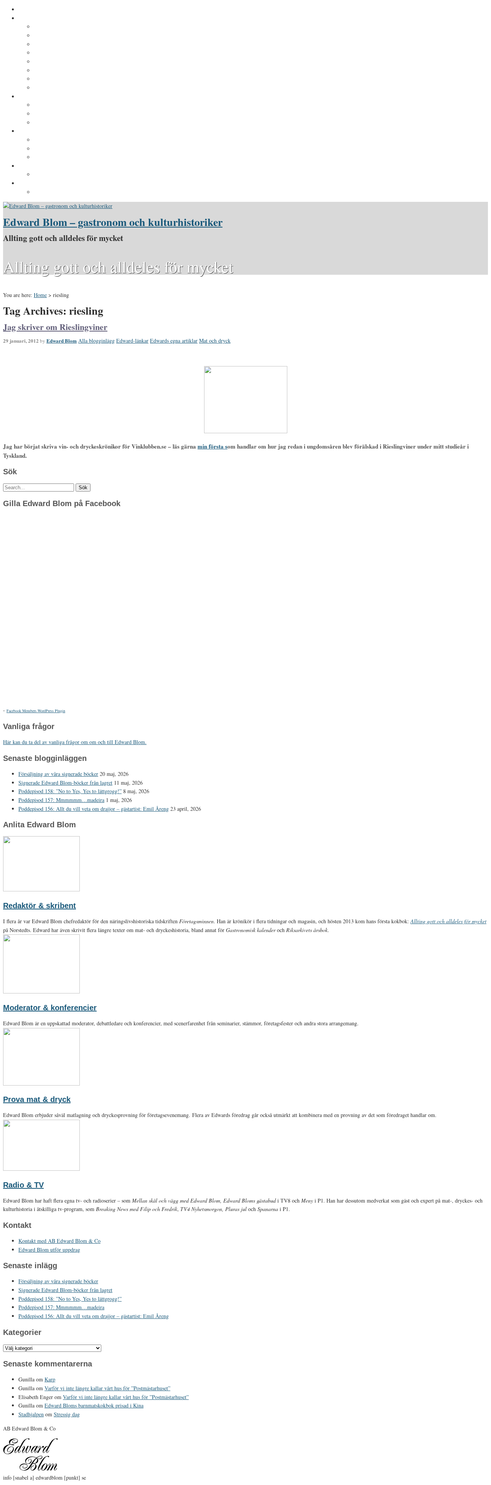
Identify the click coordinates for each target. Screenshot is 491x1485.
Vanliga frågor (52, 79)
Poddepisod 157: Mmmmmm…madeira (61, 800)
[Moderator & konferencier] (41, 991)
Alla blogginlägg (96, 340)
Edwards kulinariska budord (70, 149)
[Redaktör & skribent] (41, 889)
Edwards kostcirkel (59, 123)
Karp (49, 1379)
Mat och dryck (215, 340)
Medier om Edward (58, 62)
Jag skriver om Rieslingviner (55, 326)
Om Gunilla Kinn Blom (63, 27)
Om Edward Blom (40, 18)
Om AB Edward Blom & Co (68, 36)
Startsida (30, 10)
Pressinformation (40, 183)
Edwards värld (37, 97)
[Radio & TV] (41, 1168)
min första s (212, 446)
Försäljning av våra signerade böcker (58, 773)
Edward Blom (61, 340)
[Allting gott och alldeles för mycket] (57, 206)
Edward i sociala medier (65, 114)
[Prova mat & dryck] (41, 1083)
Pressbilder (48, 192)
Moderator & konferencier (50, 1007)
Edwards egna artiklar (174, 340)
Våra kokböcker (38, 131)
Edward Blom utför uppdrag (54, 166)
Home (40, 295)
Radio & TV (23, 1185)
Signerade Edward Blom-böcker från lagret (65, 782)
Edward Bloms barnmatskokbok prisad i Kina (93, 1405)
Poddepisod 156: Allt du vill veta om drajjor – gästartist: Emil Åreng (93, 808)
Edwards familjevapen (62, 105)
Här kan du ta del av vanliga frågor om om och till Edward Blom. (75, 742)
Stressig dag (67, 1414)
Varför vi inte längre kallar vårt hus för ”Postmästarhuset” (107, 1388)
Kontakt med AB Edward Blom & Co (80, 175)
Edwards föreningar (59, 88)
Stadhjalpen (31, 1414)
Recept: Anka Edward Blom (69, 140)
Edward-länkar (132, 340)
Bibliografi (47, 71)
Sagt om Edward (55, 44)
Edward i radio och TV (62, 53)
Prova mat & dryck (37, 1099)
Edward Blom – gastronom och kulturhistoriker (112, 222)
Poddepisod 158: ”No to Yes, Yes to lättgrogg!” (70, 791)
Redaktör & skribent (39, 905)
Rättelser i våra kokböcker (68, 157)
